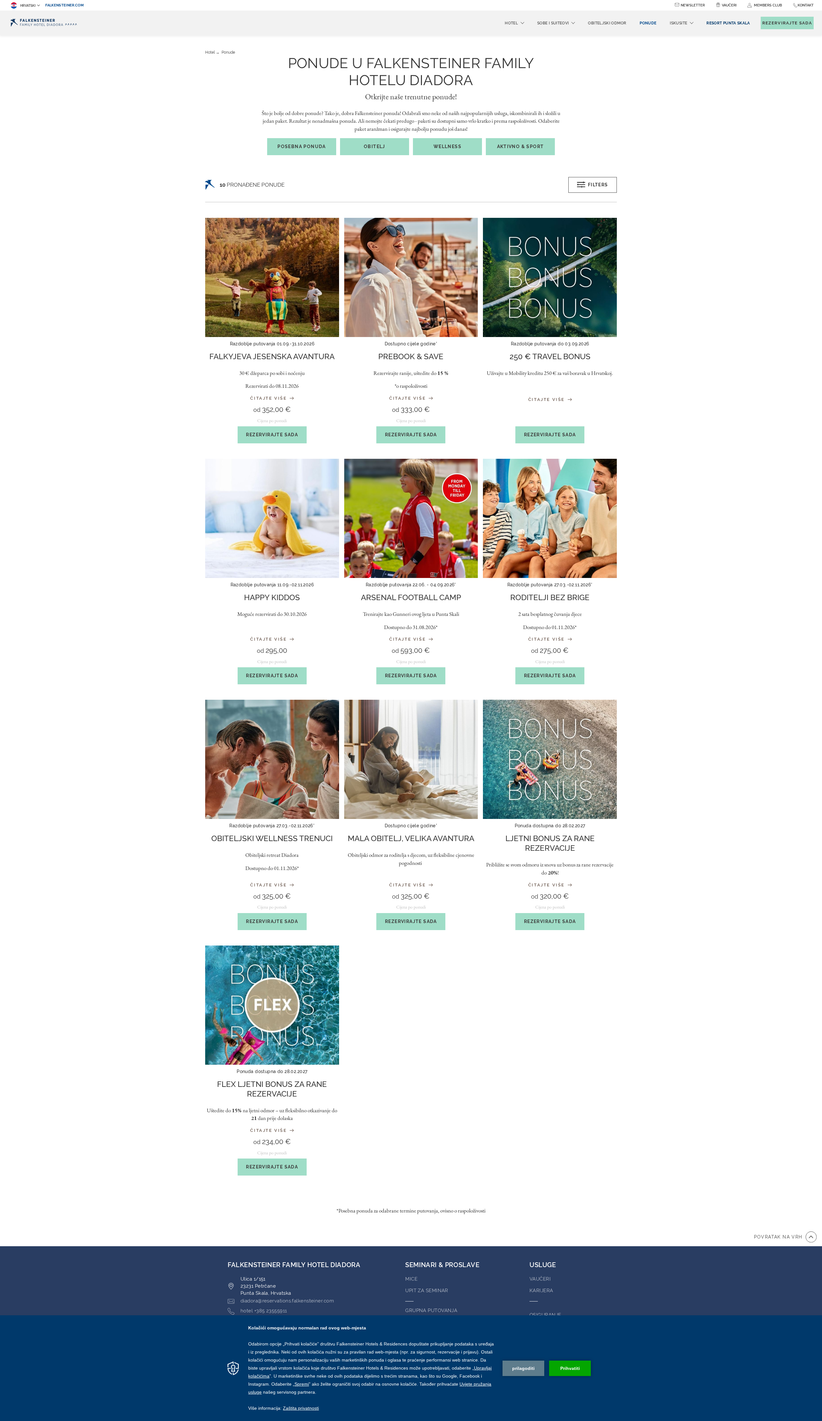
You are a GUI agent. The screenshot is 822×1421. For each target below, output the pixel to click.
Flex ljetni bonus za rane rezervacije (272, 1088)
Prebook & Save (410, 356)
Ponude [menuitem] (648, 23)
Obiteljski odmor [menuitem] (607, 23)
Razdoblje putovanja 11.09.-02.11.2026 (272, 584)
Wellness (447, 146)
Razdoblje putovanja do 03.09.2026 (550, 343)
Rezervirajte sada (272, 434)
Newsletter (693, 5)
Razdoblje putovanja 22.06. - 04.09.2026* (411, 584)
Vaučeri (729, 5)
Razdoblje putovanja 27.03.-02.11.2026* (550, 584)
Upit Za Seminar (426, 1290)
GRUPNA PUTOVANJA (431, 1310)
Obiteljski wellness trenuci (272, 838)
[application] (411, 1368)
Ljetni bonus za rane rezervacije (550, 843)
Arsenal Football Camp (411, 597)
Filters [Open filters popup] (598, 184)
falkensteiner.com (64, 5)
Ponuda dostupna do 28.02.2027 (550, 825)
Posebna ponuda (301, 146)
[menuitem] (728, 23)
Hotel (210, 52)
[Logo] (44, 23)
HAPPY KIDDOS (272, 597)
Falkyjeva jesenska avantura (272, 356)
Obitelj (374, 146)
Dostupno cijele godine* (411, 343)
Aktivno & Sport (520, 146)
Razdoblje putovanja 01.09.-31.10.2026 (272, 343)
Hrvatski (28, 5)
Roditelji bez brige (550, 597)
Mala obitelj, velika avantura (411, 838)
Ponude (228, 52)
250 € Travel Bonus (550, 356)
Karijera (541, 1290)
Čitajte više (269, 398)
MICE (411, 1279)
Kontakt (806, 5)
